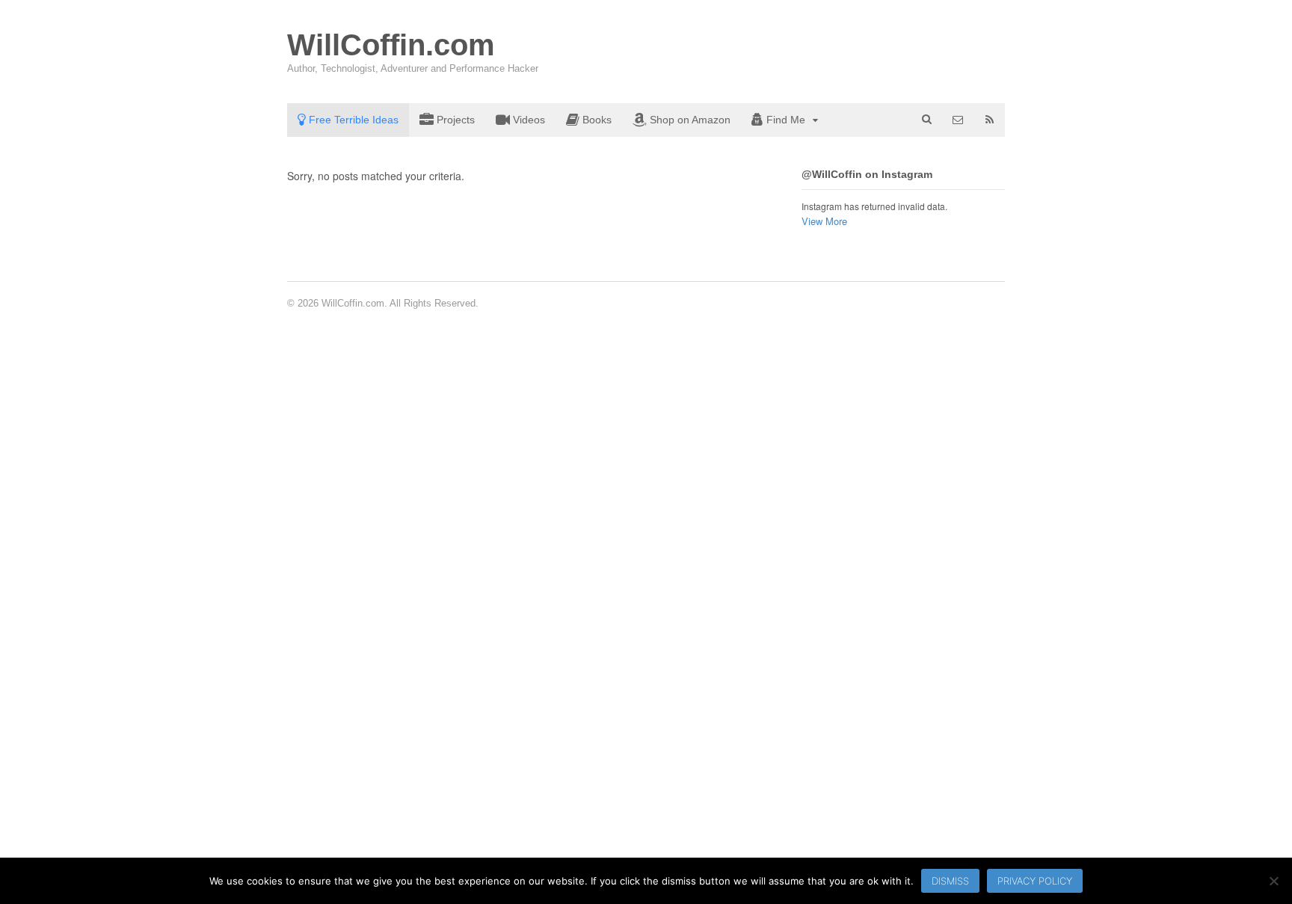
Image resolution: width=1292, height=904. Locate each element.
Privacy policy (1034, 881)
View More (824, 221)
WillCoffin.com (391, 44)
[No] (1273, 880)
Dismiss (950, 881)
